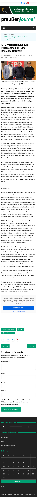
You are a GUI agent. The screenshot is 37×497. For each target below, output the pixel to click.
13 (18, 467)
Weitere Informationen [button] (18, 311)
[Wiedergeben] (4, 427)
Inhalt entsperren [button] (18, 307)
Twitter (8, 340)
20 (18, 470)
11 (8, 467)
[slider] (32, 426)
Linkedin (13, 340)
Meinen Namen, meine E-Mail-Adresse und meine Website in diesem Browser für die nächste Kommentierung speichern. (17, 402)
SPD (21, 329)
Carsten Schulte (7, 55)
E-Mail (3, 382)
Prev (6, 346)
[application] (18, 427)
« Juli (2, 486)
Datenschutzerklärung (8, 445)
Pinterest (17, 340)
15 (28, 467)
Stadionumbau (12, 57)
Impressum (4, 437)
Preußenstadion (9, 329)
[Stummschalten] (28, 427)
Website (4, 391)
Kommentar (5, 362)
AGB (2, 441)
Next (30, 346)
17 (3, 470)
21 (23, 470)
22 (28, 470)
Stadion (5, 57)
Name (3, 373)
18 (8, 470)
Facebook (3, 340)
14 (23, 467)
